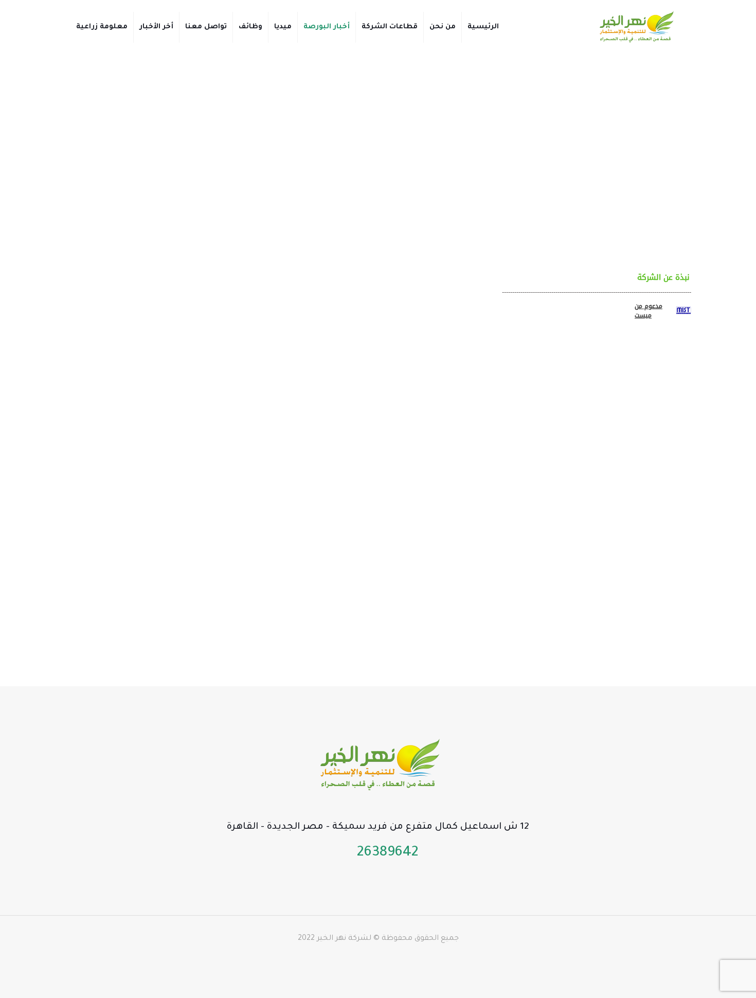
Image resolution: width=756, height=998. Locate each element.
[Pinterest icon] (362, 959)
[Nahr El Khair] (635, 27)
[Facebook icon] (405, 959)
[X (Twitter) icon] (394, 959)
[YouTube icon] (383, 959)
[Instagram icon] (351, 959)
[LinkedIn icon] (372, 959)
